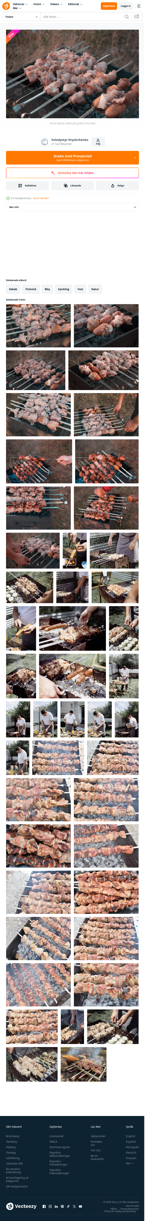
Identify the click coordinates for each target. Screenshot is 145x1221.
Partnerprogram (59, 1145)
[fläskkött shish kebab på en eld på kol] (58, 756)
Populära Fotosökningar (57, 1161)
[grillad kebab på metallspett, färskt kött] (72, 1025)
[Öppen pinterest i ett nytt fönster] (62, 1204)
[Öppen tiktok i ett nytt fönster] (68, 1204)
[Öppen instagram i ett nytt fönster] (50, 1204)
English (128, 1134)
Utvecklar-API (14, 1161)
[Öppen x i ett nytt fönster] (74, 1204)
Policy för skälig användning (117, 1209)
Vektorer (18, 4)
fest (80, 287)
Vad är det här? (41, 198)
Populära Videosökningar (58, 1169)
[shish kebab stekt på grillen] (38, 323)
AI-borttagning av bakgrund (17, 1177)
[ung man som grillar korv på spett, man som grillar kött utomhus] (75, 549)
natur (95, 287)
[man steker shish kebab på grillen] (106, 412)
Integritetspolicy (127, 1207)
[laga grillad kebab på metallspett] (113, 1025)
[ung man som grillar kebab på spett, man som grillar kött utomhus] (114, 549)
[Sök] (126, 16)
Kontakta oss (94, 1141)
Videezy (11, 1145)
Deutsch (128, 1150)
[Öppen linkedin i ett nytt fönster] (56, 1204)
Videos (54, 4)
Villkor (110, 1207)
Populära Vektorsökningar (59, 1152)
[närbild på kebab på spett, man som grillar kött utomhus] (29, 585)
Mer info (14, 205)
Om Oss (94, 1148)
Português (129, 1145)
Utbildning (13, 1156)
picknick (30, 287)
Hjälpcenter (96, 1134)
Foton (37, 4)
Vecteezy (11, 1139)
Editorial (73, 4)
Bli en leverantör (95, 1155)
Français (128, 1156)
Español (128, 1139)
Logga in (126, 6)
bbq (47, 287)
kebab (13, 287)
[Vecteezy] (6, 6)
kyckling (63, 287)
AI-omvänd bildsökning (13, 1168)
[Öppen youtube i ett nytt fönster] (80, 1204)
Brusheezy (12, 1134)
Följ (98, 143)
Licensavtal (55, 1134)
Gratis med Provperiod (73, 158)
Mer (15, 8)
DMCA (52, 1139)
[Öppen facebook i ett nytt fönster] (44, 1204)
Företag (11, 1150)
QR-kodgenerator (17, 1184)
